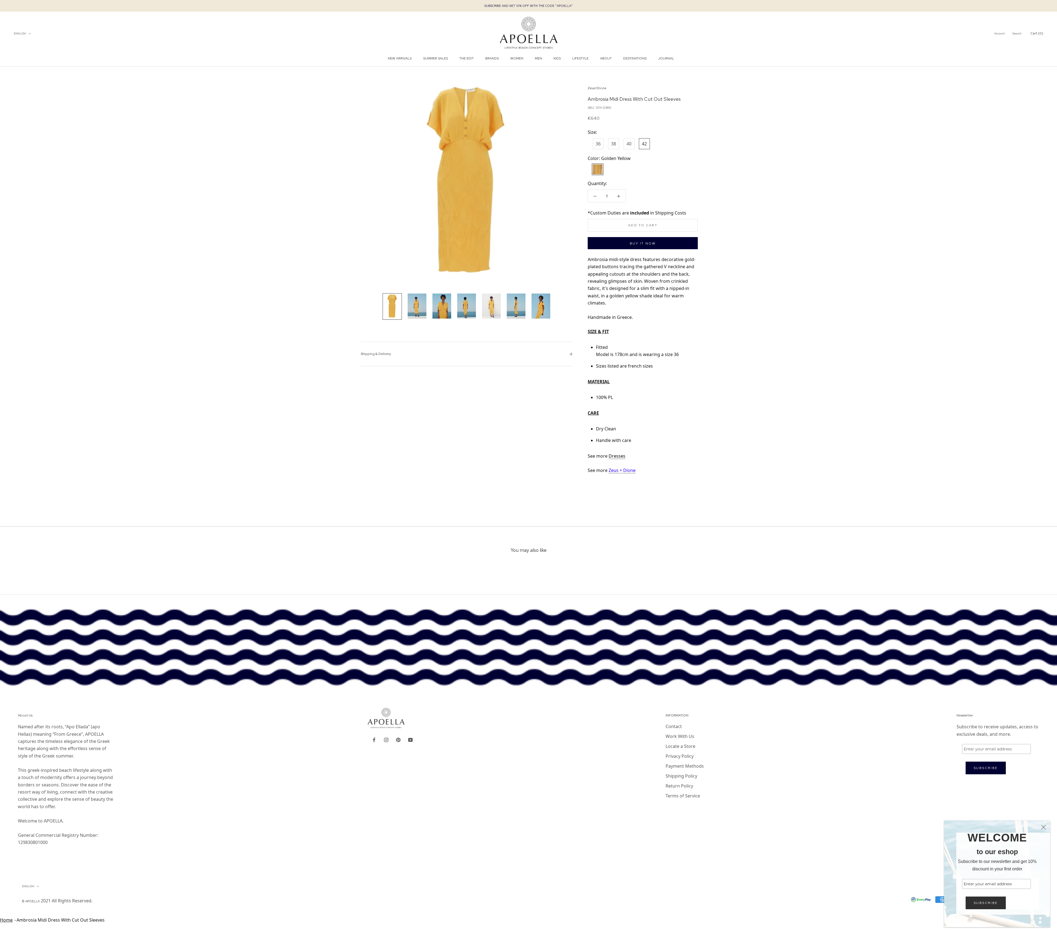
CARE (593, 413)
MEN (538, 58)
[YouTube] (410, 739)
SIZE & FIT (598, 331)
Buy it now (643, 243)
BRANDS (492, 58)
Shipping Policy (681, 776)
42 (644, 144)
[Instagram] (386, 739)
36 (598, 144)
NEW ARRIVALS (400, 58)
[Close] (1043, 827)
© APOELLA (31, 901)
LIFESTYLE (580, 58)
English (20, 33)
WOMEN (516, 58)
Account (999, 33)
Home (6, 920)
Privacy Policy (680, 756)
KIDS (557, 58)
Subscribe (986, 903)
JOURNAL (666, 58)
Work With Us (680, 736)
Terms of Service (683, 796)
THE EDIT (466, 58)
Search (1016, 33)
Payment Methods (685, 766)
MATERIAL (599, 382)
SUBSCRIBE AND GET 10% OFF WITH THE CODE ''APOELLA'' (528, 6)
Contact (674, 726)
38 (613, 144)
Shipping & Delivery (376, 354)
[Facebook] (374, 739)
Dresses (617, 456)
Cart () (1036, 33)
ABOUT (606, 58)
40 (628, 144)
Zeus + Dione (622, 470)
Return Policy (679, 786)
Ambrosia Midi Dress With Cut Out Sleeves (61, 920)
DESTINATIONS (635, 58)
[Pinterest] (398, 739)
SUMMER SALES (435, 58)
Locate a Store (680, 746)
